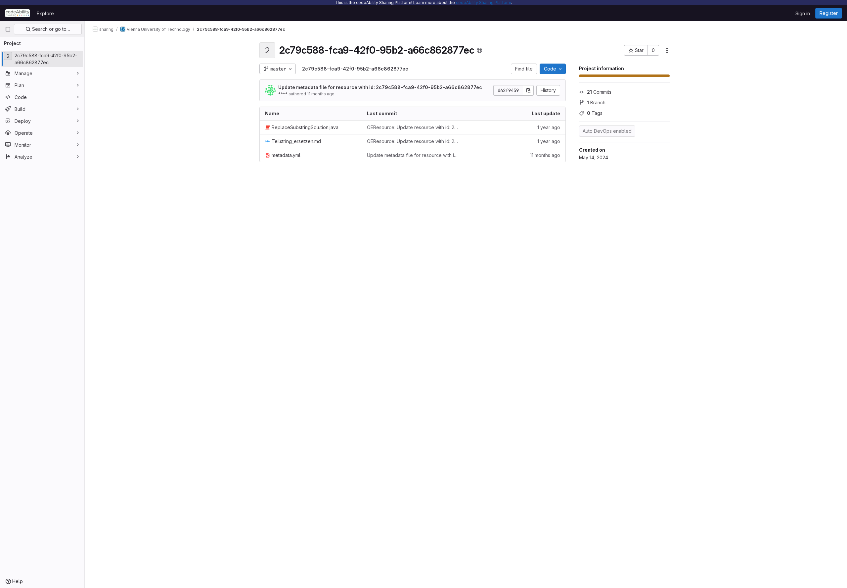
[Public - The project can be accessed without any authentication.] (479, 50)
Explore (45, 13)
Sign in (802, 13)
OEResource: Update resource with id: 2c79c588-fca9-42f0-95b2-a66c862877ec (412, 127)
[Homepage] (17, 13)
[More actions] (667, 50)
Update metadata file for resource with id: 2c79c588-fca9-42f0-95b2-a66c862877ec (380, 87)
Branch (596, 102)
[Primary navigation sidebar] (8, 29)
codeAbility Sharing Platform (483, 2)
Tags (594, 113)
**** (283, 93)
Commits (599, 92)
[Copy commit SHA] (528, 90)
